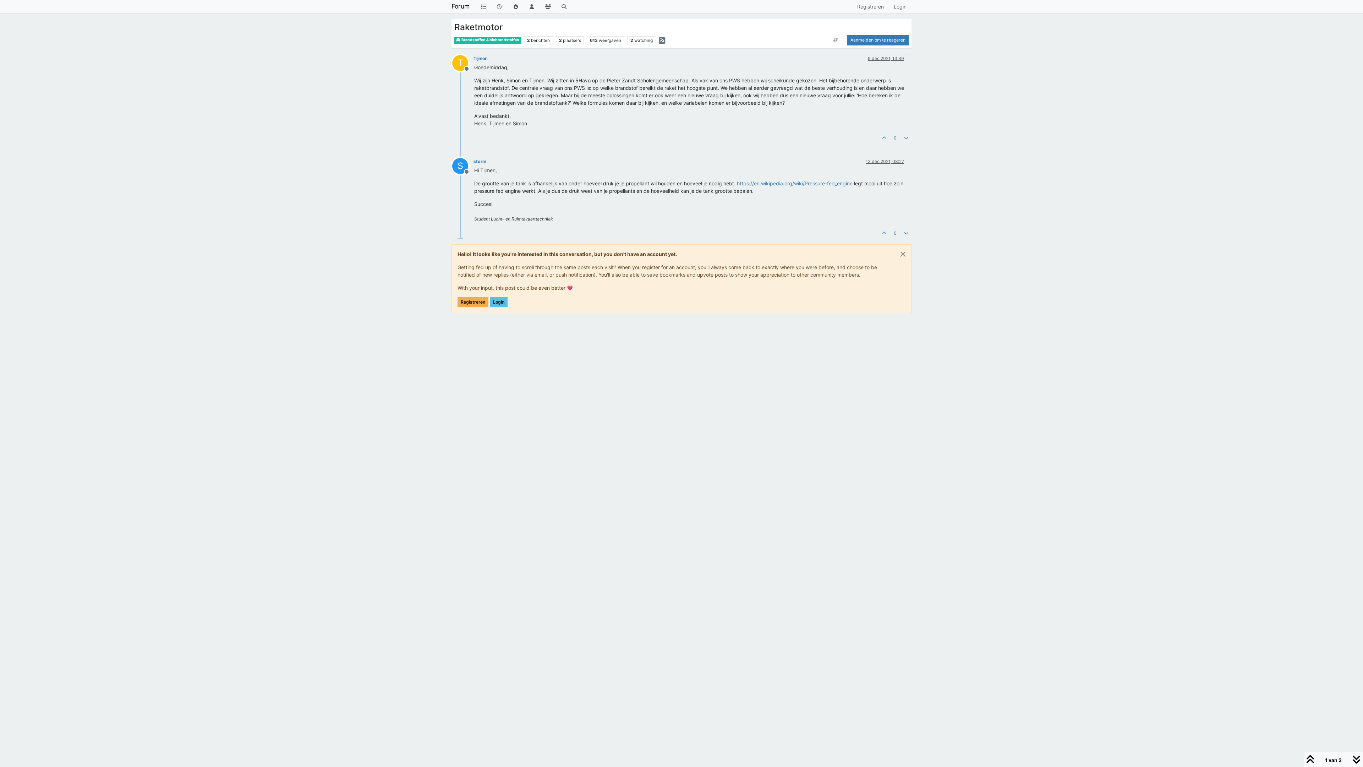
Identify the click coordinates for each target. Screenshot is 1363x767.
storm (480, 161)
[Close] (903, 254)
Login (498, 302)
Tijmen (481, 58)
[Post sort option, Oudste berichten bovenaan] (836, 40)
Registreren (473, 302)
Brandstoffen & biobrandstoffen (490, 40)
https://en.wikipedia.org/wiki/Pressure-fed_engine (795, 183)
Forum (460, 6)
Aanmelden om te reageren (877, 40)
